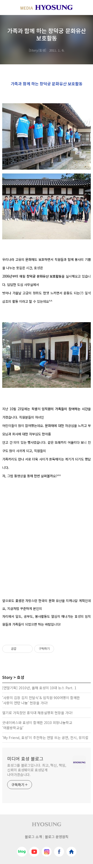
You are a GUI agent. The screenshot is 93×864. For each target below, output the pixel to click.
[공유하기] (21, 648)
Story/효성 (37, 50)
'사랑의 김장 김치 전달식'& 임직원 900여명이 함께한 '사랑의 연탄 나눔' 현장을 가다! (41, 700)
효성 (20, 677)
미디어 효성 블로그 (25, 758)
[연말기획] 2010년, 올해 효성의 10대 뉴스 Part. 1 (39, 687)
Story (7, 677)
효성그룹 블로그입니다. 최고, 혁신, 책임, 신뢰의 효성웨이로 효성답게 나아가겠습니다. (36, 770)
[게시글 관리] (27, 648)
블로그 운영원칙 (56, 836)
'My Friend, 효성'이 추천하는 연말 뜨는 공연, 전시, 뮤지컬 (45, 737)
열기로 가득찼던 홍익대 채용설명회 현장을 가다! (37, 712)
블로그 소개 (33, 836)
